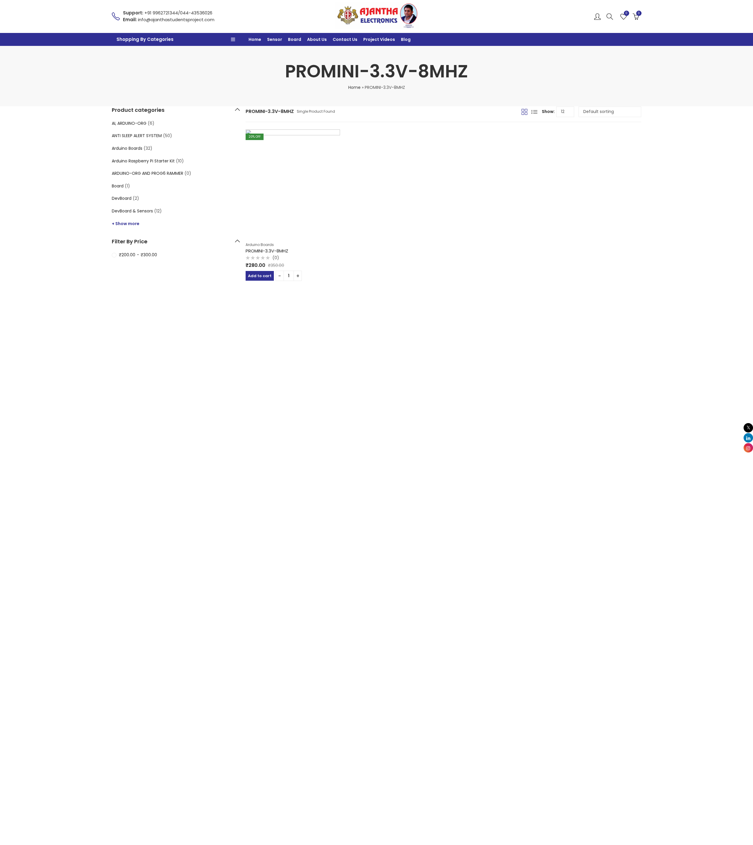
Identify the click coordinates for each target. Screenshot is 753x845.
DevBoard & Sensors (132, 211)
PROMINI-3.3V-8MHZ (267, 251)
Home (354, 87)
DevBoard (121, 198)
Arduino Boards (260, 244)
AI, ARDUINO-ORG (129, 123)
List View (534, 111)
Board (118, 186)
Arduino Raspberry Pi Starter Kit (143, 161)
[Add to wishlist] (337, 132)
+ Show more (125, 224)
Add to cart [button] (259, 276)
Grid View (524, 111)
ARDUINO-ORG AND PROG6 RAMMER (147, 173)
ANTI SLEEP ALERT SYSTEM (137, 136)
